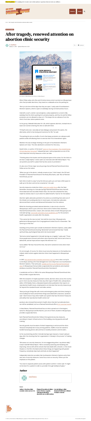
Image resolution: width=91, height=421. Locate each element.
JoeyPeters (13, 45)
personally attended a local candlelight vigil (44, 213)
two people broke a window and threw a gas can (40, 259)
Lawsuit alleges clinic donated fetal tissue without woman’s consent (62, 390)
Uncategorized (10, 29)
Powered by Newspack (80, 418)
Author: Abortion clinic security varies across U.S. (27, 390)
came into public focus (50, 187)
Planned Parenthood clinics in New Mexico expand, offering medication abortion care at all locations (45, 391)
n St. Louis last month (64, 304)
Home (7, 22)
